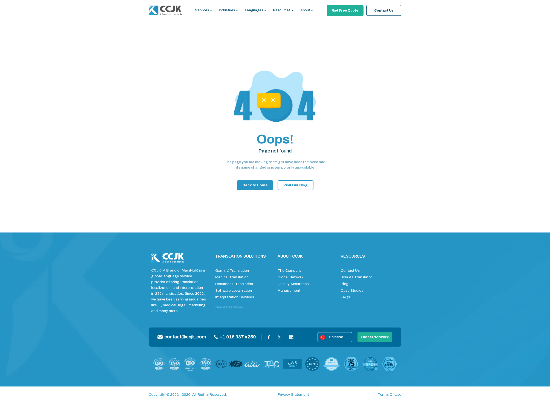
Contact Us (383, 10)
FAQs (345, 297)
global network (375, 337)
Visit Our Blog (295, 185)
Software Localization (233, 290)
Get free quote (345, 10)
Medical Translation (232, 277)
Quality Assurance (293, 284)
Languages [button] (254, 10)
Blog (344, 284)
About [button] (305, 10)
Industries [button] (227, 10)
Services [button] (202, 10)
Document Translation (234, 284)
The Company (290, 271)
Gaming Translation (232, 271)
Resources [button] (281, 10)
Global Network (290, 277)
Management (289, 290)
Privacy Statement (293, 394)
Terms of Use (389, 394)
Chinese (336, 337)
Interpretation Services (234, 297)
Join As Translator (356, 277)
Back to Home (255, 185)
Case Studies (352, 290)
